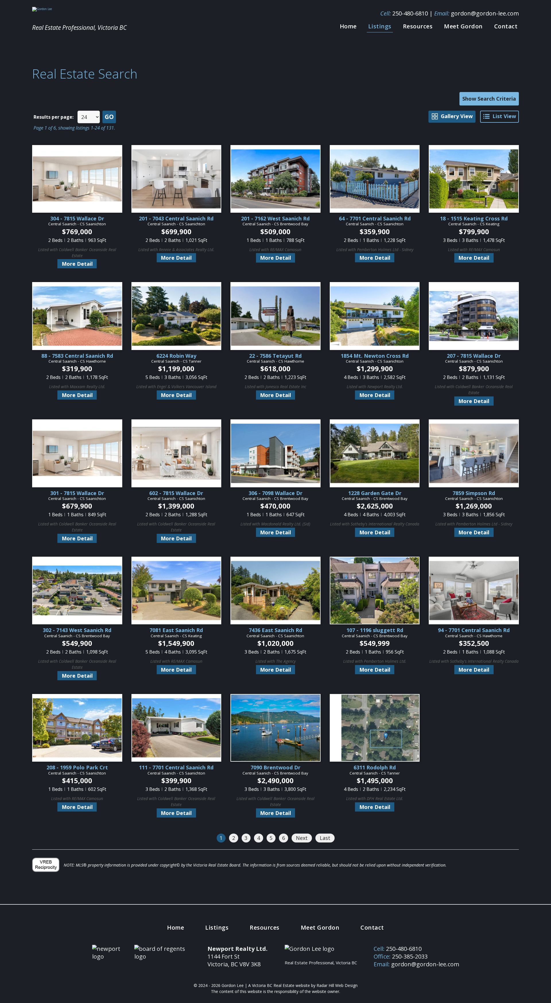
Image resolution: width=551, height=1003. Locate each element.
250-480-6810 (410, 13)
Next (302, 837)
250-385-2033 (410, 956)
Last (325, 837)
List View (504, 116)
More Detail (77, 263)
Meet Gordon (463, 26)
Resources (418, 26)
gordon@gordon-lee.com (485, 13)
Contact (506, 26)
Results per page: (53, 117)
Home (348, 26)
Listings (379, 26)
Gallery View (457, 116)
